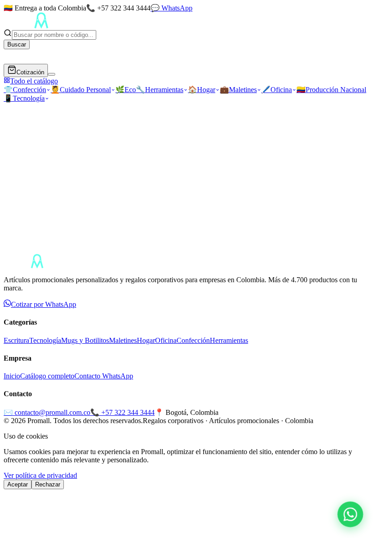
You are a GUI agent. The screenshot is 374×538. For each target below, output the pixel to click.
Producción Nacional (331, 89)
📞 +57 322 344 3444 (122, 412)
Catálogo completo (47, 376)
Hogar (201, 89)
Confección (25, 89)
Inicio (12, 376)
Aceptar (17, 484)
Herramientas (159, 89)
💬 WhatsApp (171, 8)
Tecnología (24, 98)
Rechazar (47, 484)
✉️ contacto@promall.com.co (47, 412)
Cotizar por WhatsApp (43, 304)
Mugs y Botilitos (85, 340)
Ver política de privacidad (40, 475)
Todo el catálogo (34, 81)
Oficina (276, 89)
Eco (125, 89)
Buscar (16, 44)
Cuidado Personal (81, 89)
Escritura (16, 340)
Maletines (238, 89)
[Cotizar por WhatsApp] (350, 514)
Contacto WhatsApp (103, 376)
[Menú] (51, 74)
